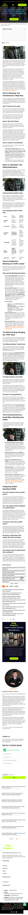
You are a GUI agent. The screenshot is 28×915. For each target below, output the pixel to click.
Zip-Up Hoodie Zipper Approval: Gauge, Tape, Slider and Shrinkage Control (13, 607)
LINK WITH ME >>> (14, 689)
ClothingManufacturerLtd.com (10, 90)
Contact (5, 874)
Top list (16, 586)
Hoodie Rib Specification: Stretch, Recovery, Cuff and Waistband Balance (13, 611)
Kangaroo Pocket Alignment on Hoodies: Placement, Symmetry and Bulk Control (14, 574)
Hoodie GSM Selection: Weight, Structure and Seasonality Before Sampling (12, 614)
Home (2, 24)
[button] (13, 4)
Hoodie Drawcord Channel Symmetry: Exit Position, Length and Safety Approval (14, 571)
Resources (5, 868)
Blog (5, 24)
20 (10, 619)
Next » (13, 619)
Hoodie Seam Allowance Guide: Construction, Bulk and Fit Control (13, 581)
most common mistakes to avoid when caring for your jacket (15, 481)
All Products (6, 882)
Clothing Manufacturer (9, 906)
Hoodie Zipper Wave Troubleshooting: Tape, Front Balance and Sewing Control (13, 578)
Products (5, 866)
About (4, 871)
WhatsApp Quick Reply (14, 750)
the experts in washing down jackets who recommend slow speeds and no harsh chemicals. (14, 328)
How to (11, 586)
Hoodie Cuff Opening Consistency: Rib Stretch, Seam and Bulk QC (14, 568)
